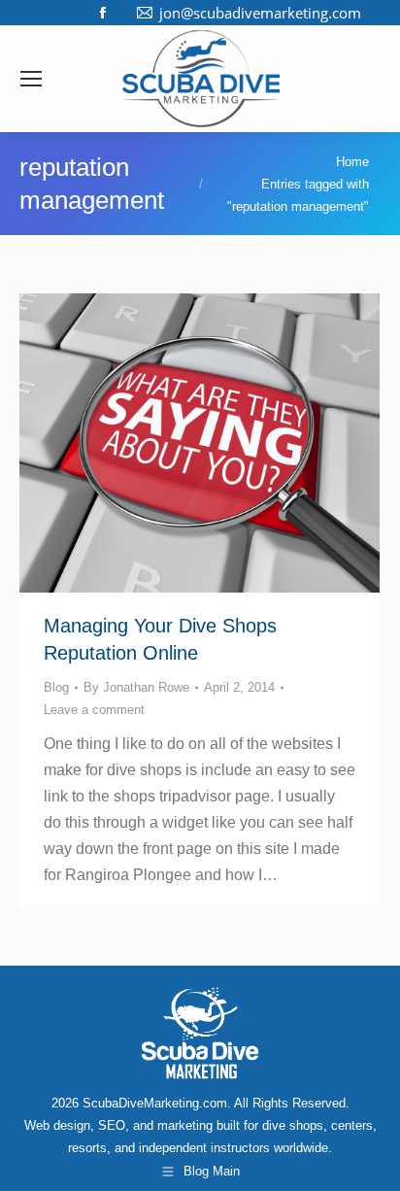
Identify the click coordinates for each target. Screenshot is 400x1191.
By (136, 687)
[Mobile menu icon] (31, 78)
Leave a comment (94, 709)
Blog (56, 687)
